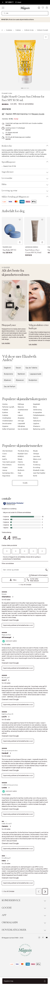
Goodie (7, 908)
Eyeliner (5, 412)
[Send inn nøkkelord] (4, 13)
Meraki (35, 462)
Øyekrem (7, 380)
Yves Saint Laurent (8, 462)
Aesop (4, 470)
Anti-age (21, 420)
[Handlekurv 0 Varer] (46, 7)
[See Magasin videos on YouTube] (46, 938)
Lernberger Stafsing (31, 247)
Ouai (19, 473)
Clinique (36, 453)
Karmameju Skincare (9, 473)
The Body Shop (23, 451)
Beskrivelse (7, 146)
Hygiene (5, 426)
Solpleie (5, 415)
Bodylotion (33, 380)
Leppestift (21, 423)
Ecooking (36, 467)
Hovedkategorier (14, 930)
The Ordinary (7, 464)
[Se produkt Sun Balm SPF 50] (12, 231)
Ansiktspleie (6, 418)
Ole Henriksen (7, 451)
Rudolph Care (7, 247)
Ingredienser (8, 172)
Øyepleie (21, 418)
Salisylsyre (37, 420)
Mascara (21, 407)
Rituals (35, 451)
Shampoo (36, 426)
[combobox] (25, 13)
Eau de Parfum (9, 386)
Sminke (5, 404)
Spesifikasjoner (8, 162)
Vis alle (25, 483)
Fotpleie (5, 409)
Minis (35, 407)
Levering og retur (9, 191)
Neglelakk (36, 404)
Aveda (20, 467)
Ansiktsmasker (7, 420)
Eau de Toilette (31, 368)
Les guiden (6, 343)
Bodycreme (8, 374)
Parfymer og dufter (8, 407)
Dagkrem (7, 368)
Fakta (4, 184)
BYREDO (21, 456)
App (4, 915)
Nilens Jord (37, 459)
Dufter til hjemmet (8, 429)
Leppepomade (35, 374)
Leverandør (7, 178)
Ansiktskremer (23, 409)
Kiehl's (4, 459)
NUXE (35, 476)
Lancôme (36, 456)
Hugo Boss (6, 476)
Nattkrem (21, 374)
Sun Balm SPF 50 (9, 250)
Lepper (20, 415)
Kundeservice (11, 900)
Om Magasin (10, 922)
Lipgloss (36, 423)
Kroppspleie (37, 412)
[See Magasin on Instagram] (39, 938)
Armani (20, 476)
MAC (4, 456)
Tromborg (36, 464)
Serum (18, 368)
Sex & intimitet (23, 429)
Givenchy (21, 464)
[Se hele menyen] (3, 8)
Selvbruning (37, 409)
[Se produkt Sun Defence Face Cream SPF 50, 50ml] (34, 231)
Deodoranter (7, 423)
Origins (5, 467)
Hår (19, 412)
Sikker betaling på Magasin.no (15, 197)
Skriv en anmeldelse (26, 104)
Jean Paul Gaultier (39, 473)
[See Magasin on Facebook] (43, 938)
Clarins (20, 462)
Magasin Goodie (38, 114)
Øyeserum (20, 380)
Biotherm (21, 470)
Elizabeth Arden (7, 93)
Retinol (35, 418)
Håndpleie (21, 426)
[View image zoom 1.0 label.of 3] (25, 62)
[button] (39, 8)
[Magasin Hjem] (25, 8)
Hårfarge (21, 404)
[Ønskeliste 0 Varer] (43, 7)
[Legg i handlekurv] (19, 242)
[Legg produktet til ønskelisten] (45, 37)
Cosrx (4, 453)
